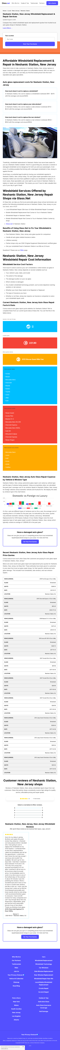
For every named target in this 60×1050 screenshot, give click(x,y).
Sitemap (16, 982)
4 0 (28, 810)
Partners (41, 3)
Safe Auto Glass (43, 1001)
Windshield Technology (43, 964)
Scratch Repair (43, 992)
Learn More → (7, 28)
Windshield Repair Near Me (43, 978)
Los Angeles (16, 1016)
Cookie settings (4, 1048)
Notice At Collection (16, 978)
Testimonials (34, 3)
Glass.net (9, 224)
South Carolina (16, 1009)
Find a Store (16, 998)
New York (16, 1001)
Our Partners (16, 960)
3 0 (28, 813)
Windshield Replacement (43, 960)
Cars (43, 957)
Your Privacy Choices (15, 975)
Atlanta (16, 1020)
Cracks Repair (44, 988)
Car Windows (43, 968)
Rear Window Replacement (43, 975)
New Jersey (15, 10)
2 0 (28, 815)
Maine (16, 1005)
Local (9, 10)
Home (4, 10)
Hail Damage (43, 1011)
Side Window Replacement (43, 971)
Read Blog (16, 986)
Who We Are (15, 3)
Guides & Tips (25, 3)
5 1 (28, 808)
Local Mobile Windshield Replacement (43, 983)
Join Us (16, 971)
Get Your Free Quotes (30, 541)
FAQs (22, 250)
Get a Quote (52, 3)
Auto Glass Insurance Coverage (43, 1006)
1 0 (28, 817)
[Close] (22, 1046)
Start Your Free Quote (30, 44)
